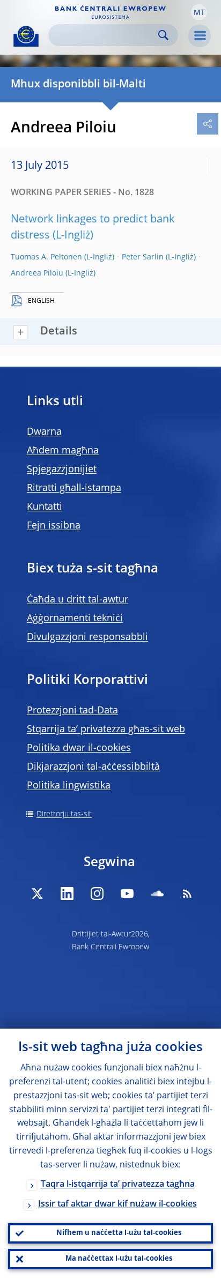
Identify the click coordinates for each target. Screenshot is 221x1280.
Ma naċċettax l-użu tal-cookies (118, 1258)
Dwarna (44, 432)
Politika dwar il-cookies (79, 748)
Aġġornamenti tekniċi (75, 618)
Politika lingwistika (68, 786)
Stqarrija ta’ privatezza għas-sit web (106, 729)
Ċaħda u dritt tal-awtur (77, 600)
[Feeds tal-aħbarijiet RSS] (187, 893)
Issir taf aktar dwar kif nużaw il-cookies (117, 1204)
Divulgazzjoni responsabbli (87, 637)
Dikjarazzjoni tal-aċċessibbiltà (93, 767)
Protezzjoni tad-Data (72, 711)
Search (163, 35)
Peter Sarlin (143, 257)
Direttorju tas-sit (64, 814)
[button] (199, 12)
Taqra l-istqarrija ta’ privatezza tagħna (118, 1184)
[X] (37, 893)
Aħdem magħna (63, 451)
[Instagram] (97, 893)
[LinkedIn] (67, 893)
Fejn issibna (53, 526)
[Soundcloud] (157, 893)
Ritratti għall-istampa (74, 488)
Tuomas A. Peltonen (46, 257)
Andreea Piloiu (37, 273)
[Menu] (199, 36)
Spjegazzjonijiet (62, 469)
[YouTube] (127, 893)
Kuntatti (44, 507)
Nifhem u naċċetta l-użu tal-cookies (118, 1233)
